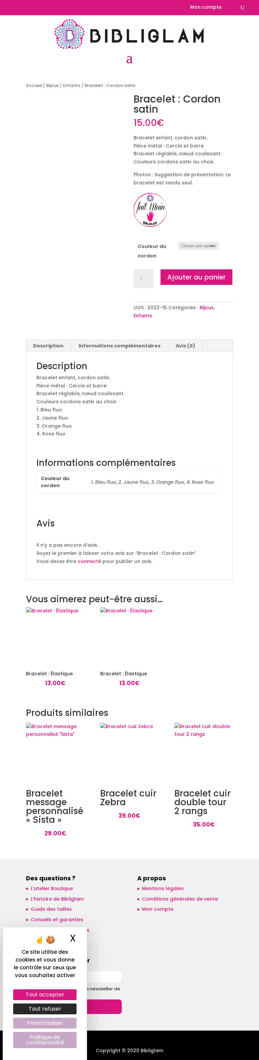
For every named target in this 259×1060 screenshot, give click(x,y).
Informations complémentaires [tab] (120, 345)
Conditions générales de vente (180, 899)
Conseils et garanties (57, 919)
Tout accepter (45, 994)
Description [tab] (48, 345)
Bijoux (52, 85)
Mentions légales (163, 888)
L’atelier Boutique (52, 888)
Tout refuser (45, 1009)
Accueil (34, 85)
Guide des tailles (51, 909)
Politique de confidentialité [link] (45, 1039)
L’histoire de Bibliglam (57, 899)
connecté (89, 561)
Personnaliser (45, 1023)
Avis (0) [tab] (185, 345)
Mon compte (206, 7)
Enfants (71, 85)
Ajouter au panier (196, 277)
